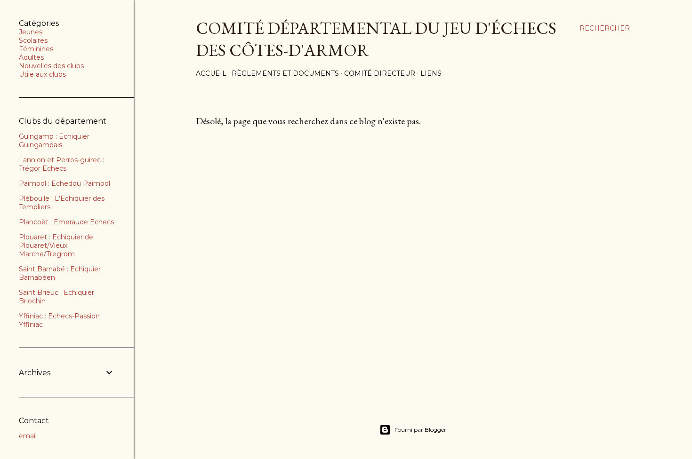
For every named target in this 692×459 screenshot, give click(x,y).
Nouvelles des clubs (51, 66)
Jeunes (30, 32)
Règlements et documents (285, 73)
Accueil (211, 73)
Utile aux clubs (42, 74)
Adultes (31, 57)
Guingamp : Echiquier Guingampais (54, 140)
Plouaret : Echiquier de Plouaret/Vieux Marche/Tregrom (56, 245)
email (28, 436)
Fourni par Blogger (420, 429)
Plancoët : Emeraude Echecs (66, 222)
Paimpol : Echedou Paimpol (64, 183)
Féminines (36, 49)
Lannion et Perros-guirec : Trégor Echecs (61, 164)
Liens (431, 73)
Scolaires (33, 40)
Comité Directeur (379, 73)
